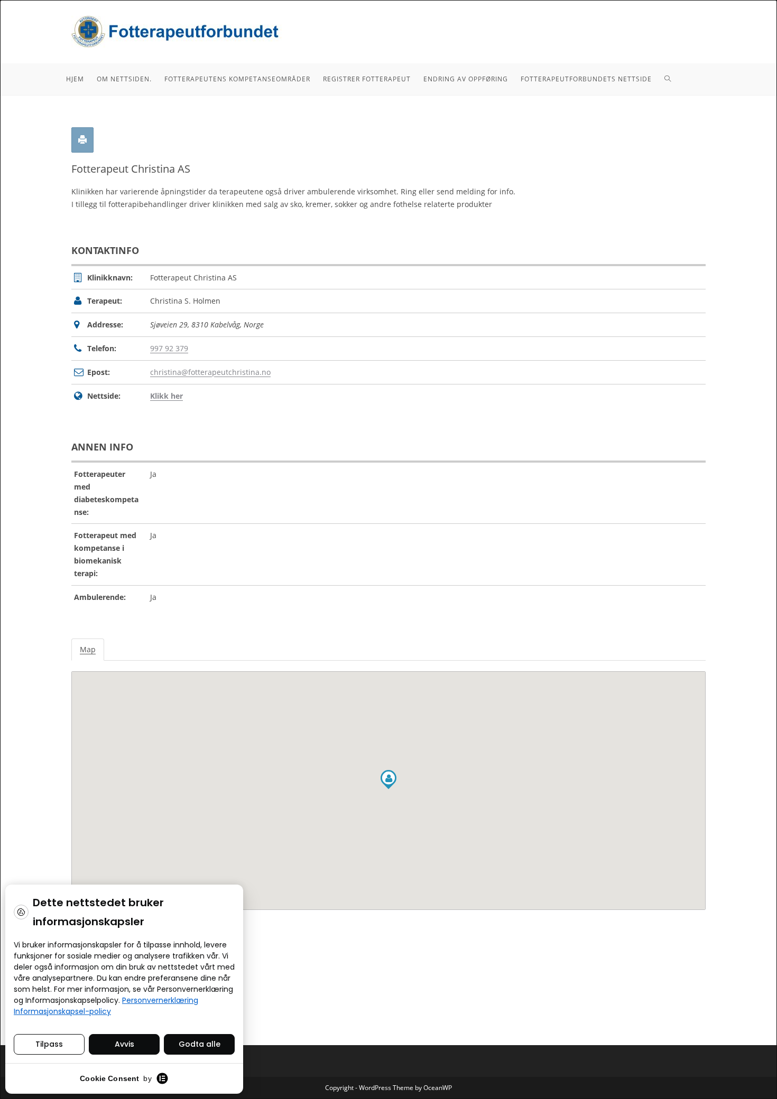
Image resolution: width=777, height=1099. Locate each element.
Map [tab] (88, 649)
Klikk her (166, 396)
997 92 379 (169, 348)
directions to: (95, 927)
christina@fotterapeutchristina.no (210, 372)
